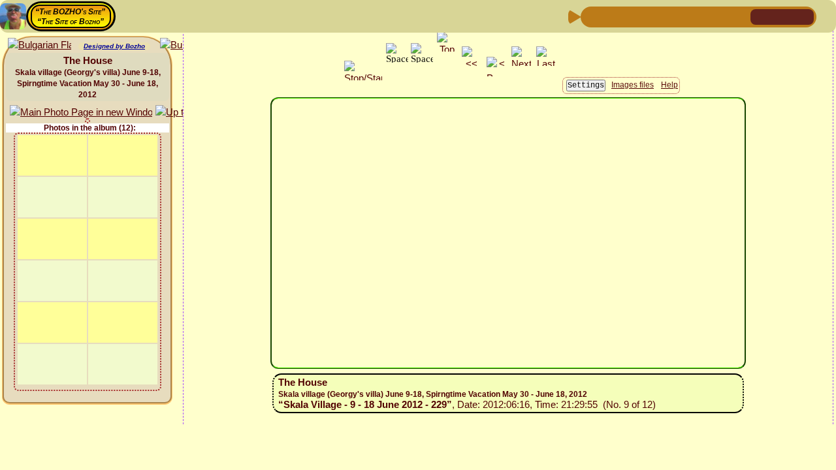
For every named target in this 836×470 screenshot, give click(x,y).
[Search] (739, 16)
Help (669, 84)
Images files (632, 84)
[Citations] (655, 16)
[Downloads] (718, 16)
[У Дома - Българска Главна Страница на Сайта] (803, 16)
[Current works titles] (676, 16)
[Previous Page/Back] (592, 16)
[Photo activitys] (697, 16)
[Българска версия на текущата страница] (39, 45)
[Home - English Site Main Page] (782, 16)
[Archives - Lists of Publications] (634, 16)
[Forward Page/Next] (613, 16)
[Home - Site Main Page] (761, 16)
